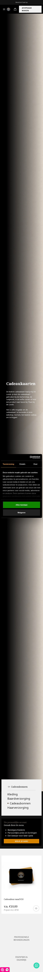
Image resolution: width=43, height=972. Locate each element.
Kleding (12, 794)
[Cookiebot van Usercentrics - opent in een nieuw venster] (30, 457)
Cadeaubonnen (19, 786)
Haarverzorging (18, 807)
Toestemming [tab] (8, 464)
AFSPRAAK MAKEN (27, 9)
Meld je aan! (21, 841)
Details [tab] (22, 464)
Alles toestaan (21, 505)
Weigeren (21, 513)
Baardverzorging (18, 798)
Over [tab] (35, 464)
